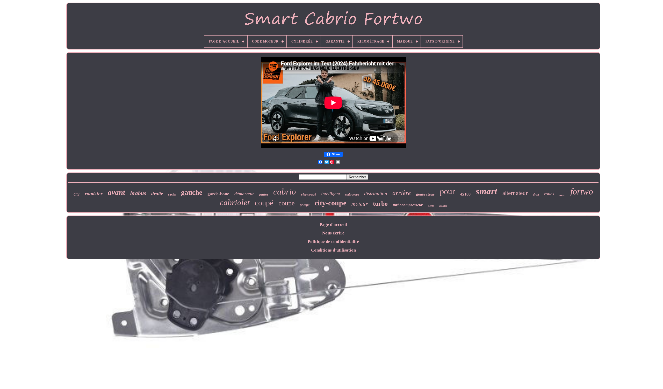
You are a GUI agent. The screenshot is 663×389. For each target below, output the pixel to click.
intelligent (330, 193)
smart (486, 191)
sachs (172, 194)
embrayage (352, 194)
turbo (380, 203)
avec (562, 195)
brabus (138, 193)
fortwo (581, 191)
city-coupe (330, 203)
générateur (425, 194)
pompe (304, 205)
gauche (191, 192)
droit (536, 194)
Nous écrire (333, 233)
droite (157, 193)
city (77, 194)
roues (549, 193)
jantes (263, 194)
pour (447, 191)
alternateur (515, 193)
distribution (375, 193)
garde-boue (218, 193)
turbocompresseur (408, 205)
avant (116, 192)
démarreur (244, 193)
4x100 (465, 194)
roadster (94, 193)
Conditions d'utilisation (333, 250)
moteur (359, 203)
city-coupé (308, 194)
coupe (286, 203)
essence (443, 205)
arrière (401, 192)
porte (431, 205)
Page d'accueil (333, 224)
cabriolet (235, 202)
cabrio (284, 191)
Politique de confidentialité (333, 241)
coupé (264, 202)
